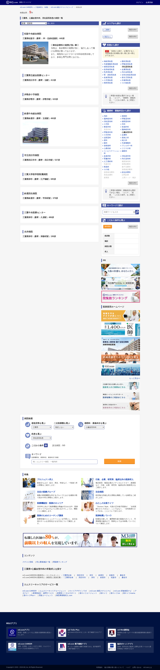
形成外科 (125, 127)
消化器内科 (108, 121)
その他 (106, 169)
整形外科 (107, 127)
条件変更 (108, 226)
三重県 (107, 30)
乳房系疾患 (108, 72)
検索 (119, 461)
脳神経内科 (108, 119)
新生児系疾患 (127, 77)
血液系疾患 (108, 77)
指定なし (107, 37)
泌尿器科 (107, 138)
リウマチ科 (126, 148)
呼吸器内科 (126, 119)
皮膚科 (124, 135)
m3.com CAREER (29, 591)
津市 (91, 575)
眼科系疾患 (126, 61)
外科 (123, 124)
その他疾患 (126, 83)
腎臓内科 (107, 159)
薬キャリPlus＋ (30, 595)
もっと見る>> (134, 378)
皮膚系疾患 (126, 69)
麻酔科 (124, 151)
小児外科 (107, 135)
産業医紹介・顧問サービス (43, 593)
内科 (105, 116)
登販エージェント (46, 595)
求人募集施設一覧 (43, 562)
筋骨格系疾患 (109, 69)
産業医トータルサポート (66, 593)
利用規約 (99, 667)
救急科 (106, 167)
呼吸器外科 (108, 132)
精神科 (124, 116)
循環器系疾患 (109, 67)
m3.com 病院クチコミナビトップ (62, 7)
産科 (105, 140)
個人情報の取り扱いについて (114, 667)
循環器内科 (126, 121)
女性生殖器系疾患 (129, 75)
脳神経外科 (126, 129)
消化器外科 (126, 156)
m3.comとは (147, 667)
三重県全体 (67, 575)
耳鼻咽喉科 (126, 143)
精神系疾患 (108, 83)
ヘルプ (128, 667)
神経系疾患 (108, 61)
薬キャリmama (129, 593)
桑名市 (122, 575)
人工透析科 (108, 161)
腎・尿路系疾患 (110, 75)
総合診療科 (126, 172)
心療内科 (107, 148)
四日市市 (80, 575)
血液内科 (107, 156)
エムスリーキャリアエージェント (53, 591)
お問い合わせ (136, 667)
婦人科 (124, 140)
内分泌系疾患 (127, 72)
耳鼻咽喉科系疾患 (111, 64)
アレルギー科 (127, 146)
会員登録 (149, 2)
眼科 (105, 143)
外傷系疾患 (126, 80)
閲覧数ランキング (60, 562)
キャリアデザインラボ (78, 591)
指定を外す (133, 29)
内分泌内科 (126, 159)
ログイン (139, 2)
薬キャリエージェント (88, 593)
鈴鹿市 (101, 575)
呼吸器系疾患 (127, 64)
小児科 (106, 124)
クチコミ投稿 (27, 562)
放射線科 (107, 146)
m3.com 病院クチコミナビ (100, 591)
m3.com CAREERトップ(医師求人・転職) (34, 7)
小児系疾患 (108, 80)
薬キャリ (103, 593)
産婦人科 (125, 138)
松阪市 (111, 575)
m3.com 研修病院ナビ (123, 591)
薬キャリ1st (115, 593)
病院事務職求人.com (64, 595)
